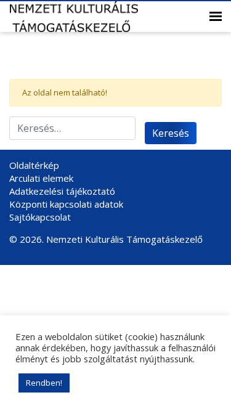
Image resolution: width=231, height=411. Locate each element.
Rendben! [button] (44, 382)
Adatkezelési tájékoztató (62, 191)
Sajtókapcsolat (40, 217)
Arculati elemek (41, 178)
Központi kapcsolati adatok (66, 204)
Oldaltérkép (34, 165)
